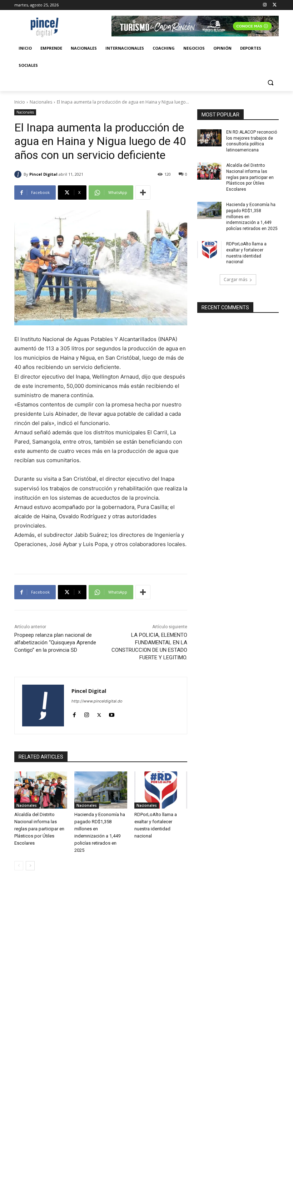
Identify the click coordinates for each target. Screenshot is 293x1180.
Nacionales (41, 102)
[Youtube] (111, 713)
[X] (274, 5)
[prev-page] (18, 865)
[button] (270, 82)
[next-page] (30, 865)
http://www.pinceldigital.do (97, 701)
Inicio (19, 102)
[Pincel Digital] (19, 174)
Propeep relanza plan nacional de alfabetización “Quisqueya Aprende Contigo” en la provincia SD (55, 642)
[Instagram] (264, 5)
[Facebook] (74, 713)
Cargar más (235, 279)
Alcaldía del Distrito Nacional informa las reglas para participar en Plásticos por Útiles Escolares (39, 829)
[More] (142, 192)
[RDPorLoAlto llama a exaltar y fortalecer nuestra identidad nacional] (160, 790)
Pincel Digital (43, 174)
